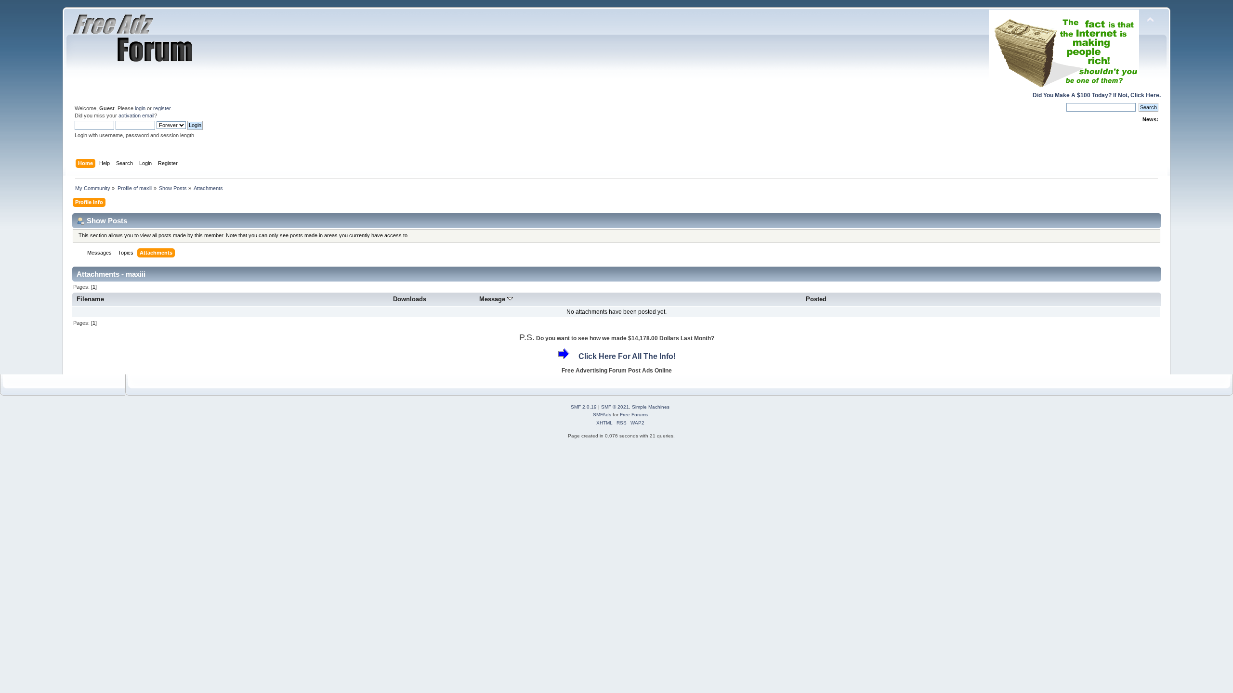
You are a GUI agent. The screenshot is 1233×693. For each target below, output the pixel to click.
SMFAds (602, 414)
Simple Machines (650, 407)
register (162, 108)
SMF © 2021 (615, 407)
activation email (136, 115)
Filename (90, 299)
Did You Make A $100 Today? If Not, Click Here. (1097, 95)
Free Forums (634, 414)
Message (493, 299)
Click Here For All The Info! (627, 356)
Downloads (409, 299)
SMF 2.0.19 (584, 407)
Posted (816, 299)
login (140, 108)
